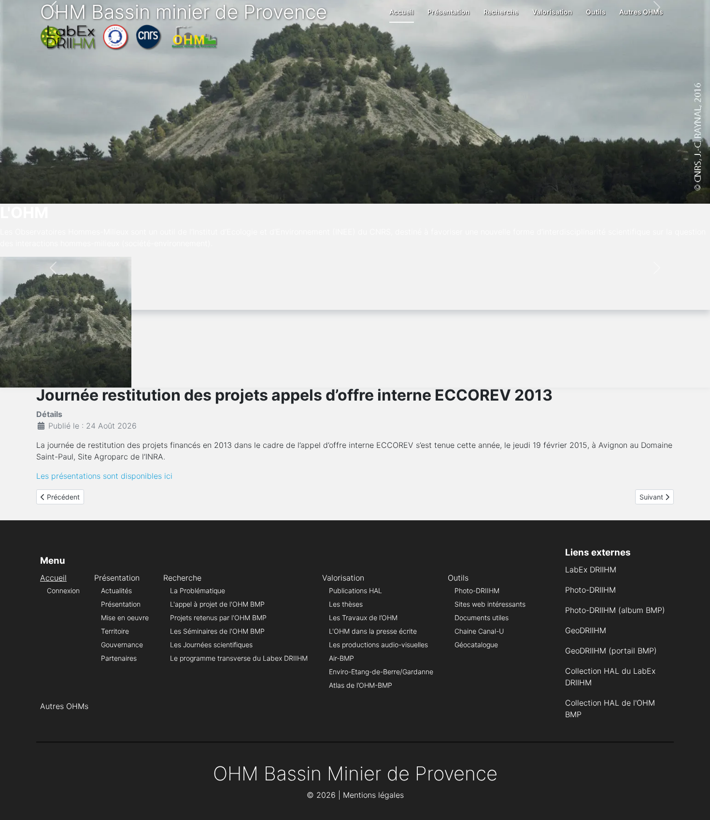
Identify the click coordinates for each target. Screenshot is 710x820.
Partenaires (119, 658)
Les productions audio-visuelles (378, 644)
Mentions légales (373, 795)
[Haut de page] (693, 802)
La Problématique (197, 590)
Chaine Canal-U (479, 631)
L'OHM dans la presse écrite (373, 631)
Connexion (63, 590)
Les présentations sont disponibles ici (104, 476)
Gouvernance (122, 644)
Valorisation (552, 12)
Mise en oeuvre (125, 617)
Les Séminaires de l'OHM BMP (217, 631)
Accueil (401, 12)
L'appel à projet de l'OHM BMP (217, 604)
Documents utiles (481, 617)
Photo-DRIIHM (476, 590)
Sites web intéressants (489, 604)
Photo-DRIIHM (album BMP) (615, 610)
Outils (596, 12)
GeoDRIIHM (585, 630)
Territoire (115, 631)
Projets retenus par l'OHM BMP (218, 617)
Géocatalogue (476, 644)
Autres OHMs (641, 12)
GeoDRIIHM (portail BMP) (611, 650)
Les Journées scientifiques (211, 644)
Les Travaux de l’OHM (363, 617)
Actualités (116, 590)
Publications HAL (355, 590)
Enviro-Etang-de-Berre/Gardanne (381, 671)
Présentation (448, 12)
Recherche (501, 12)
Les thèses (346, 604)
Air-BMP (341, 658)
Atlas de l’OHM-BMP (360, 685)
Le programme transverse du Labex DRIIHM (239, 658)
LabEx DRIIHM (590, 569)
